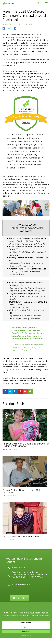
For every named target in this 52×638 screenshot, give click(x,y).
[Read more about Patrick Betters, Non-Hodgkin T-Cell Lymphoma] (25, 471)
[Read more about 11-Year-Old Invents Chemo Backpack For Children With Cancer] (25, 425)
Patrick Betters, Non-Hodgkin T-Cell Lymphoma (21, 491)
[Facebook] (4, 28)
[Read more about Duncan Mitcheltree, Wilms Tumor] (25, 517)
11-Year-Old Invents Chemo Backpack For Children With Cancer (26, 445)
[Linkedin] (15, 28)
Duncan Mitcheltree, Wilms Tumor (21, 536)
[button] (38, 3)
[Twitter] (9, 28)
